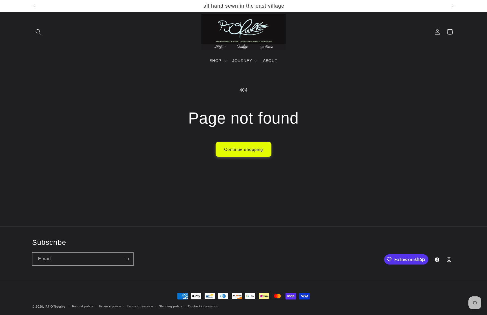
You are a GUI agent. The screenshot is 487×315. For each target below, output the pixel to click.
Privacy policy (110, 306)
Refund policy (82, 306)
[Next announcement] (453, 6)
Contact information (203, 306)
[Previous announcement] (34, 6)
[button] (38, 32)
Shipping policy (170, 306)
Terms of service (140, 306)
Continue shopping (243, 149)
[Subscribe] (127, 259)
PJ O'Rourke (55, 306)
